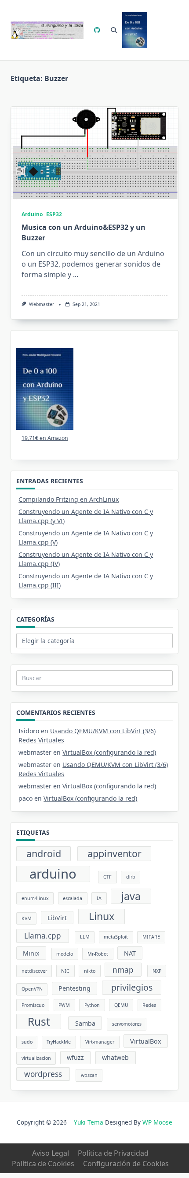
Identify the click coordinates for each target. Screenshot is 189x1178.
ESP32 (54, 214)
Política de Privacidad (113, 1153)
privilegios (132, 987)
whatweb (115, 1057)
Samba (85, 1023)
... (75, 274)
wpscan (89, 1075)
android (43, 853)
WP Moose (157, 1122)
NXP (157, 971)
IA (99, 898)
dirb (130, 877)
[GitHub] (97, 30)
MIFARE (151, 937)
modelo (64, 954)
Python (92, 1005)
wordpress (43, 1074)
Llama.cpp (42, 936)
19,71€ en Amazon (45, 438)
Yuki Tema (88, 1122)
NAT (130, 953)
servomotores (127, 1024)
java (131, 896)
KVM (27, 918)
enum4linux (35, 898)
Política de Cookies (43, 1163)
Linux (101, 916)
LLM (85, 937)
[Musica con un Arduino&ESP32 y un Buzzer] (94, 153)
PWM (64, 1005)
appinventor (114, 853)
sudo (27, 1042)
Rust (39, 1021)
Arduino (32, 214)
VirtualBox (145, 1041)
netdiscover (34, 971)
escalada (72, 898)
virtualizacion (36, 1058)
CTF (107, 877)
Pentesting (74, 988)
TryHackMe (59, 1042)
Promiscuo (33, 1005)
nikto (89, 971)
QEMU (121, 1005)
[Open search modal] (114, 30)
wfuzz (75, 1057)
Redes (149, 1005)
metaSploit (116, 937)
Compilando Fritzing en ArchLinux (68, 499)
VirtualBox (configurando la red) (109, 752)
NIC (65, 971)
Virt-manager (99, 1042)
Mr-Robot (97, 954)
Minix (31, 953)
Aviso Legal (50, 1153)
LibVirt (57, 918)
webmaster (41, 304)
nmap (123, 970)
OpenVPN (32, 989)
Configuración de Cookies (126, 1163)
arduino (52, 874)
